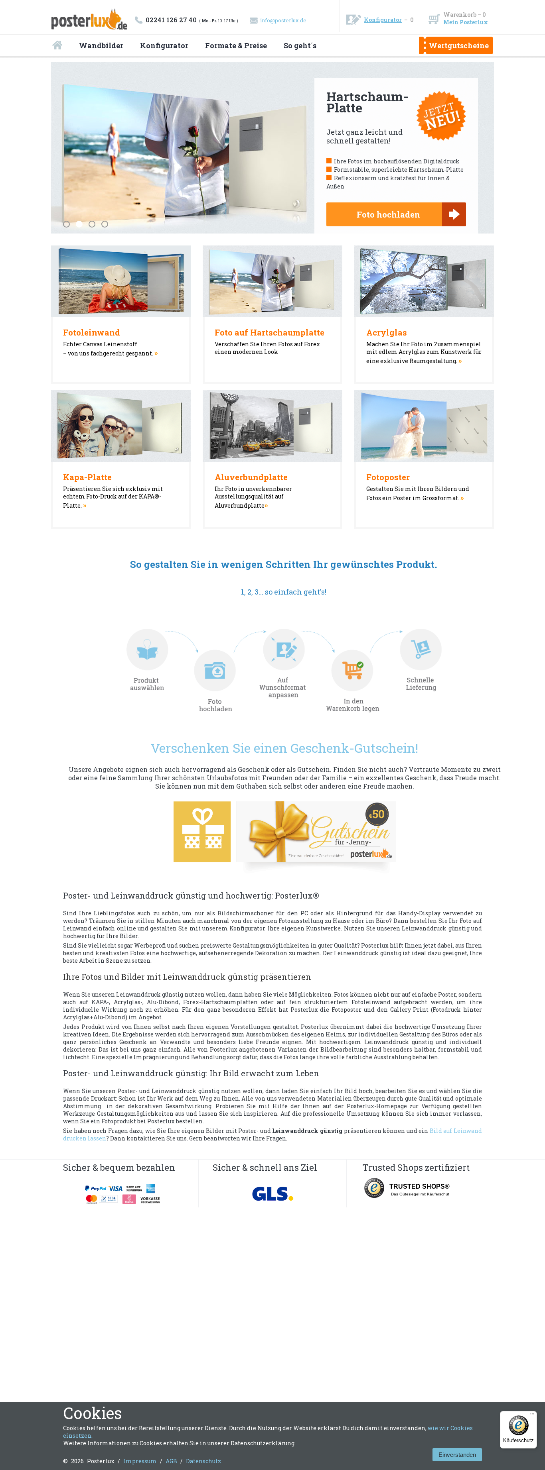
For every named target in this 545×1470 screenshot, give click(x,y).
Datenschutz (203, 1461)
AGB (171, 1461)
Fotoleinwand (91, 332)
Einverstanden (457, 1454)
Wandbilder (101, 45)
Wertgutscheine (459, 45)
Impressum (140, 1461)
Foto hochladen (388, 214)
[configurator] (284, 671)
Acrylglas (386, 332)
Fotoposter (388, 477)
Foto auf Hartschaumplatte (269, 332)
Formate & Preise (236, 45)
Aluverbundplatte (251, 477)
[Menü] (532, 1416)
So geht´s (300, 45)
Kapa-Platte (87, 477)
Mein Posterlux (465, 22)
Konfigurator (383, 20)
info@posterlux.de (282, 20)
